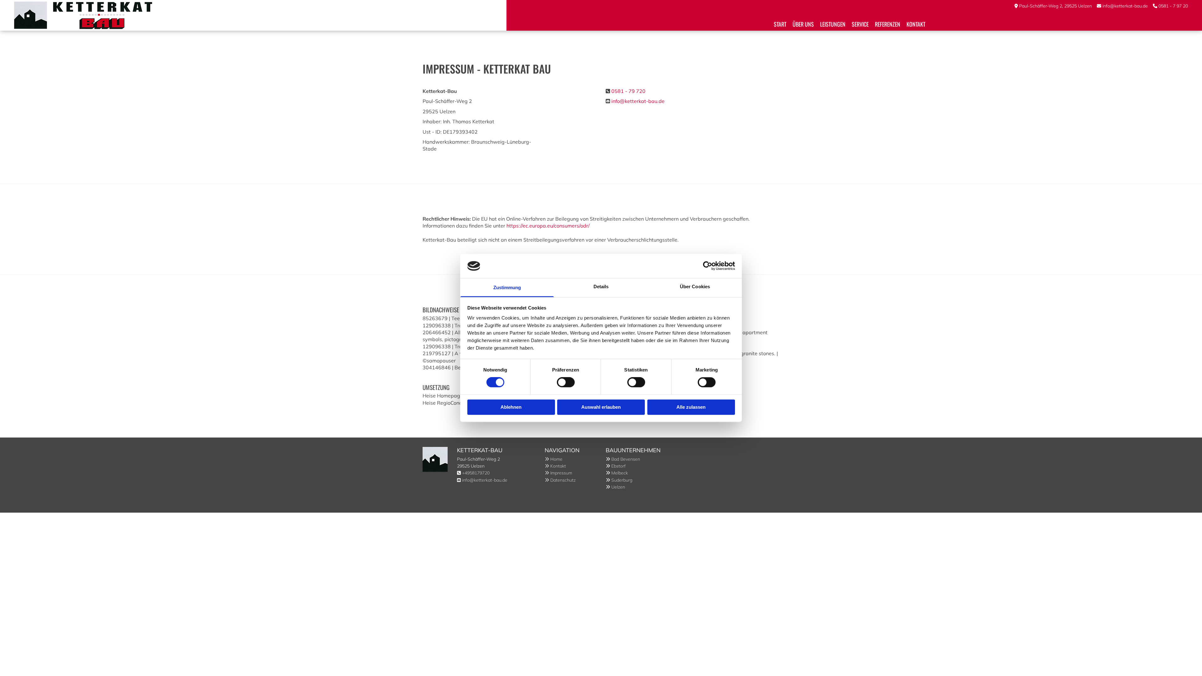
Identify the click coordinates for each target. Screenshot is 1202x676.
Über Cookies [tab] (695, 286)
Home (553, 459)
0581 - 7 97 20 (1173, 6)
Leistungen (832, 24)
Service (860, 24)
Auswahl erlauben (601, 407)
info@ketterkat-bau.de (1125, 6)
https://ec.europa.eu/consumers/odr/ (548, 226)
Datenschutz (560, 480)
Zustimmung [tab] (507, 287)
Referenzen (887, 24)
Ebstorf (618, 466)
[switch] (566, 382)
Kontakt (916, 24)
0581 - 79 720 (628, 91)
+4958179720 (476, 473)
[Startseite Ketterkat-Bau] (258, 15)
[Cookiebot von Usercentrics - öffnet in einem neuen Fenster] (707, 266)
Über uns (803, 24)
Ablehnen (511, 407)
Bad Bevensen (625, 459)
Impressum (558, 473)
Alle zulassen (691, 407)
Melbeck (619, 473)
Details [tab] (601, 286)
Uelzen (618, 487)
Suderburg (621, 480)
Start (780, 24)
